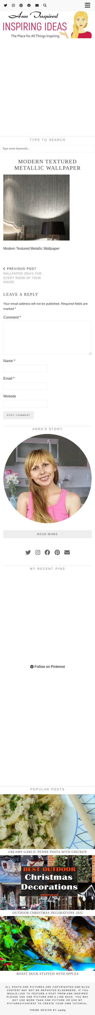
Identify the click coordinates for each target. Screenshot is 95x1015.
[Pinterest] (21, 5)
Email (9, 378)
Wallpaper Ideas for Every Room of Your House (22, 275)
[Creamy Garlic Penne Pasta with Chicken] (47, 821)
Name (9, 361)
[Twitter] (6, 5)
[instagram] (37, 552)
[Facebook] (29, 5)
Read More (47, 534)
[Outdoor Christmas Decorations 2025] (47, 882)
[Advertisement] (47, 89)
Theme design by (48, 1010)
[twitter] (28, 552)
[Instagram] (13, 5)
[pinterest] (57, 552)
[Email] (37, 5)
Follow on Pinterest (49, 667)
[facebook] (47, 552)
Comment (12, 317)
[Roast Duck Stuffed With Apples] (47, 943)
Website (9, 396)
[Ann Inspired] (47, 19)
